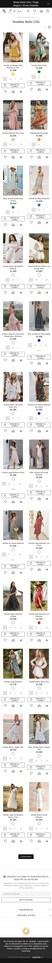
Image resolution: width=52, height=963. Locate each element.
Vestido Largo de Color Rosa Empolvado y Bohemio (13, 335)
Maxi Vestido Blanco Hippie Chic (39, 748)
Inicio (19, 17)
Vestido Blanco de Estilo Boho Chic (13, 406)
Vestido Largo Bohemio (13, 682)
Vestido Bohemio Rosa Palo (13, 133)
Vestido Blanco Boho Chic (39, 682)
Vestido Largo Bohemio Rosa (13, 472)
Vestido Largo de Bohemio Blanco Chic (13, 816)
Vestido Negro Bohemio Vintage (13, 615)
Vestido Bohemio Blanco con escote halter (39, 267)
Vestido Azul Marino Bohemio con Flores (39, 406)
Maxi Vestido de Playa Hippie (39, 334)
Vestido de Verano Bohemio (13, 543)
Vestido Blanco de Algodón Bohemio (13, 267)
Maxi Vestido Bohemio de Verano (13, 200)
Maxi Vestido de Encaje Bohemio (39, 473)
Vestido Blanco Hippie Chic (13, 747)
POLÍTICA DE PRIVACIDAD (19, 957)
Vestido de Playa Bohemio (39, 199)
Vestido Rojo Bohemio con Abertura (39, 615)
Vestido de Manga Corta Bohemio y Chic (13, 66)
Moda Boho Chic (16, 11)
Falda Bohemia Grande (39, 133)
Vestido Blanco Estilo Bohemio (39, 816)
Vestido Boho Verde (39, 65)
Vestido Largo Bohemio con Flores (39, 544)
